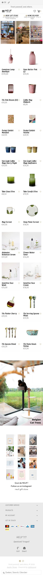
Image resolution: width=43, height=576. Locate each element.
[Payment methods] (7, 526)
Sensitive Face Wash (7, 284)
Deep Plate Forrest (31, 222)
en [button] (4, 2)
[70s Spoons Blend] (11, 333)
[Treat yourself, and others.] (8, 11)
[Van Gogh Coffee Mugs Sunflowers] (32, 149)
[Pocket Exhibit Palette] (32, 119)
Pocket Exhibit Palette (29, 132)
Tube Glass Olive (8, 192)
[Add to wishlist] (19, 69)
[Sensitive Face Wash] (11, 271)
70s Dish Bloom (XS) (10, 100)
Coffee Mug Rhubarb (27, 101)
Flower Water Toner (29, 254)
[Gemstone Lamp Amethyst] (11, 58)
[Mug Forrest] (11, 210)
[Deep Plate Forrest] (32, 210)
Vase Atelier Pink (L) (30, 71)
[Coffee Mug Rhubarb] (32, 88)
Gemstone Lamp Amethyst (8, 71)
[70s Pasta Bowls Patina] (32, 333)
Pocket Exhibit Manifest (7, 132)
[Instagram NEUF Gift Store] (23, 561)
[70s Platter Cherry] (11, 302)
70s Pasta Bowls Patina (29, 345)
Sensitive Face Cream (29, 284)
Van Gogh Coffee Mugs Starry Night (9, 162)
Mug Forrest (7, 222)
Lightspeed (32, 567)
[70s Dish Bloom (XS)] (11, 88)
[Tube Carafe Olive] (32, 180)
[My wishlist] (34, 11)
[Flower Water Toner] (32, 241)
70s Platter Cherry (9, 314)
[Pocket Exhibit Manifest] (11, 119)
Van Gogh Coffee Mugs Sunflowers (30, 162)
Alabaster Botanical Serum (8, 254)
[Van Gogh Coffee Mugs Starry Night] (11, 149)
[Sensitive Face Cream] (32, 271)
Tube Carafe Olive (30, 192)
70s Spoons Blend (9, 344)
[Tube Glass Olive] (11, 180)
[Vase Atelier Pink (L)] (32, 58)
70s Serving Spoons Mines (31, 315)
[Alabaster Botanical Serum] (11, 241)
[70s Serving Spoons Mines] (32, 302)
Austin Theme (12, 567)
